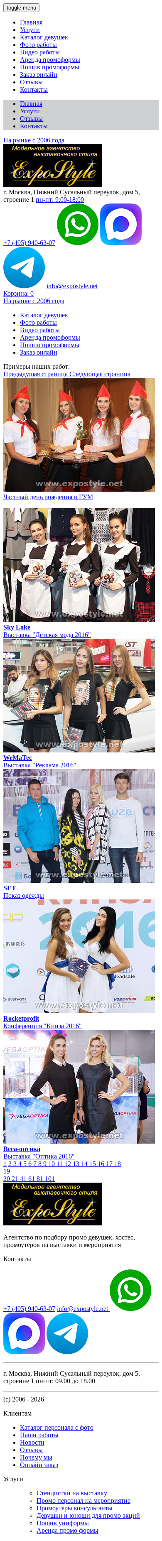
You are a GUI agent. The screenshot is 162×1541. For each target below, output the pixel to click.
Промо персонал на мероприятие (83, 1500)
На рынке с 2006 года (33, 140)
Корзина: (18, 293)
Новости (32, 1442)
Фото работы (38, 44)
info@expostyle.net (72, 285)
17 (110, 1163)
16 (102, 1163)
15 (93, 1163)
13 (77, 1163)
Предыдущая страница (36, 373)
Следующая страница (99, 373)
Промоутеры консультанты (75, 1508)
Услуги (30, 29)
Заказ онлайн (38, 74)
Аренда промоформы (50, 59)
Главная (31, 22)
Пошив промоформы (49, 67)
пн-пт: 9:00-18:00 (60, 199)
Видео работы (40, 52)
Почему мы (36, 1457)
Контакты (34, 89)
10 (52, 1163)
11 (60, 1163)
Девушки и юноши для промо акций (88, 1515)
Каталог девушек (44, 37)
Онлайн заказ (39, 1464)
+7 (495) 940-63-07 (29, 242)
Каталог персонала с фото (56, 1427)
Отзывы (31, 82)
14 (85, 1163)
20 (7, 1178)
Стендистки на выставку (72, 1493)
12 (68, 1163)
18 (117, 1163)
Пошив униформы (63, 1522)
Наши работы (39, 1434)
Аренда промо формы (67, 1530)
